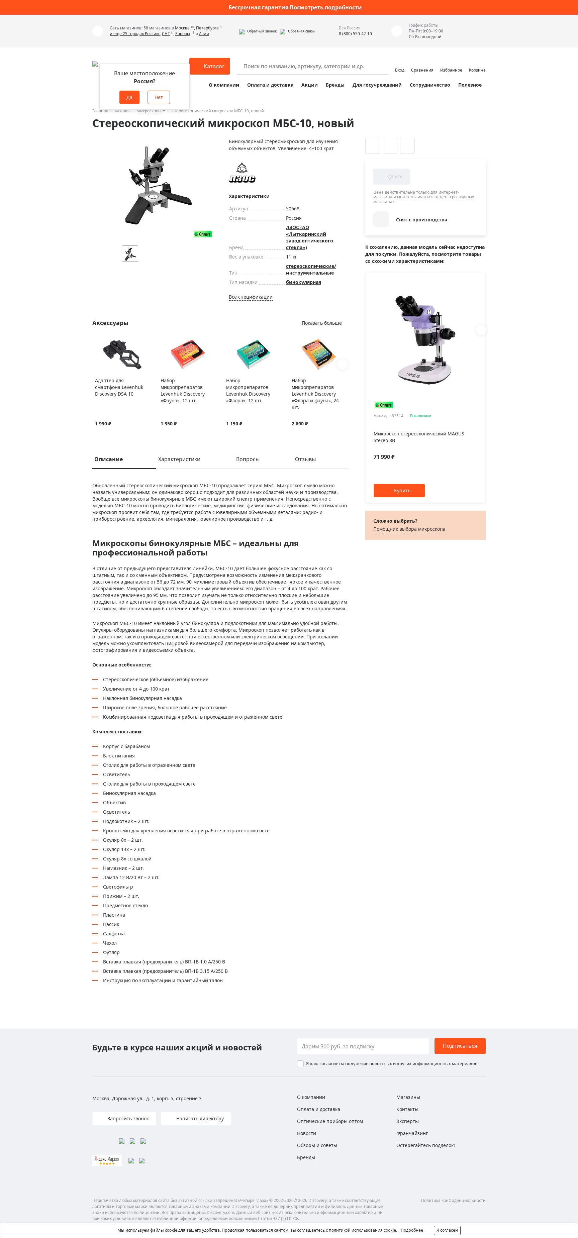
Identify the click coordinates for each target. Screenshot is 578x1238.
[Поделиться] (407, 146)
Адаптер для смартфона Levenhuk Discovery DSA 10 (119, 387)
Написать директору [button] (199, 1118)
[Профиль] (400, 63)
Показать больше (322, 323)
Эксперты (407, 1121)
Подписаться (460, 1045)
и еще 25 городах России (135, 33)
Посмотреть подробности (326, 7)
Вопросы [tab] (248, 459)
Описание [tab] (108, 459)
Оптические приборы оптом (330, 1121)
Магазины (408, 1097)
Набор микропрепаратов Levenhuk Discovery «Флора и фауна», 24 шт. (315, 393)
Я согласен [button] (447, 1230)
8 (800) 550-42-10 (355, 33)
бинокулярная (303, 282)
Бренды (335, 85)
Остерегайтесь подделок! (425, 1145)
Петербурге (208, 28)
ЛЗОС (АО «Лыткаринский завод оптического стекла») (309, 237)
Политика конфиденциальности (453, 1200)
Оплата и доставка (270, 85)
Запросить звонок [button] (127, 1118)
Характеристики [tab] (179, 459)
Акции (309, 85)
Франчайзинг (412, 1133)
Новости (306, 1133)
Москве (183, 28)
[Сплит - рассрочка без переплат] (203, 234)
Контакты (407, 1109)
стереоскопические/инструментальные (311, 269)
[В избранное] (98, 342)
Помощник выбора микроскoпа (409, 529)
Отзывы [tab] (305, 459)
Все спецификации (251, 297)
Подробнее (412, 1230)
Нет (159, 97)
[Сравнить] (106, 342)
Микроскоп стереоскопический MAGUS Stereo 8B (419, 436)
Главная (100, 111)
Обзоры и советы (317, 1145)
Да (129, 97)
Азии (204, 33)
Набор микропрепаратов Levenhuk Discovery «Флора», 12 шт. (248, 390)
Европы (182, 33)
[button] (258, 31)
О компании (224, 85)
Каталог (122, 111)
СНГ (166, 33)
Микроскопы (148, 111)
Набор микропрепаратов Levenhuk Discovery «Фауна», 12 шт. (183, 390)
